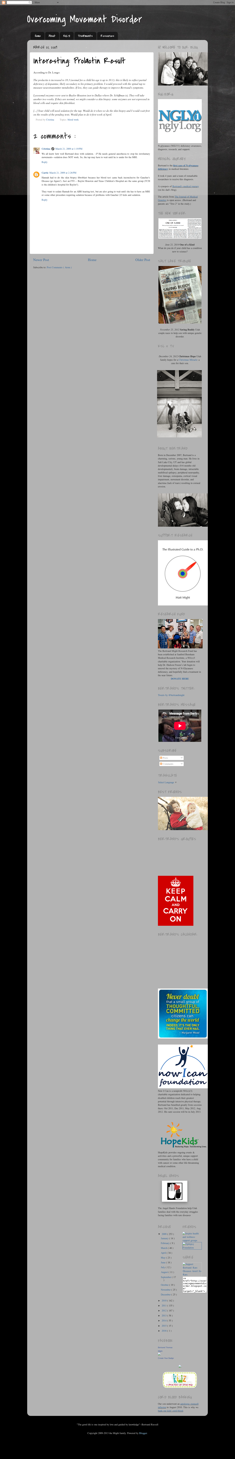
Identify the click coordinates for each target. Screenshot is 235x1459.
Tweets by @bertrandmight (171, 695)
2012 (164, 1310)
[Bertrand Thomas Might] (159, 1354)
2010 (164, 1300)
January (165, 1238)
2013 (164, 1315)
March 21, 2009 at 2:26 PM (62, 172)
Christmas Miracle (188, 359)
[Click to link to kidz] (180, 1387)
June (163, 1262)
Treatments (85, 36)
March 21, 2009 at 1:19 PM (68, 148)
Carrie (45, 172)
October (165, 1284)
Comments (167, 763)
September (166, 1277)
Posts (165, 757)
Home (38, 36)
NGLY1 (66, 36)
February (165, 1243)
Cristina (46, 149)
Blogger (143, 1433)
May (163, 1257)
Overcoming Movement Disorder (84, 19)
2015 (164, 1325)
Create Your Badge (166, 1358)
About (52, 36)
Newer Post (41, 259)
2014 (164, 1320)
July (163, 1267)
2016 (164, 1330)
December (166, 1294)
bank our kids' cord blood (170, 1410)
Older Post (142, 259)
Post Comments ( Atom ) (59, 267)
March (164, 1248)
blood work (73, 119)
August (165, 1272)
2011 (164, 1305)
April (164, 1252)
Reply (44, 162)
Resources (107, 36)
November (166, 1289)
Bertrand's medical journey (185, 186)
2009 (164, 1234)
